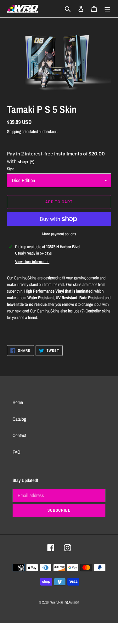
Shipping (14, 131)
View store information (32, 261)
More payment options (59, 234)
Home (18, 402)
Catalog (19, 419)
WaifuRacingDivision (64, 602)
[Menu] (107, 8)
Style (10, 168)
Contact (19, 435)
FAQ (16, 452)
